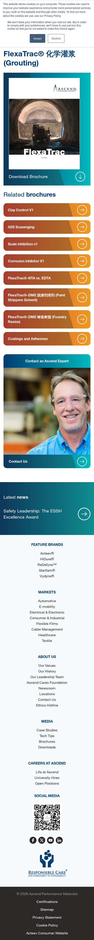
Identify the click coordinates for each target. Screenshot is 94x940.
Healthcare (47, 635)
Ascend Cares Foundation (47, 682)
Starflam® (47, 570)
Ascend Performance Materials (53, 894)
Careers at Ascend (47, 763)
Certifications (47, 901)
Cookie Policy (47, 925)
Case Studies (47, 730)
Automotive (47, 601)
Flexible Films (47, 623)
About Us (47, 657)
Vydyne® (47, 576)
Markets (47, 592)
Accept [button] (37, 38)
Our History (47, 671)
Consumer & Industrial (47, 618)
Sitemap (47, 909)
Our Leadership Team (47, 677)
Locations (47, 694)
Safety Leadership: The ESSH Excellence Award (32, 513)
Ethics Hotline (47, 705)
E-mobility (47, 606)
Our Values (47, 665)
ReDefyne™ (47, 564)
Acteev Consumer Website (47, 933)
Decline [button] (56, 38)
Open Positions (47, 783)
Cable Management (47, 629)
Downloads (47, 747)
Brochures (47, 741)
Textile (47, 640)
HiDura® (47, 559)
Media (47, 721)
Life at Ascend (47, 772)
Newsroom (47, 688)
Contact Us (47, 699)
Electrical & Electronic (47, 612)
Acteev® (47, 553)
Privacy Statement (47, 917)
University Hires (47, 777)
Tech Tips (47, 736)
